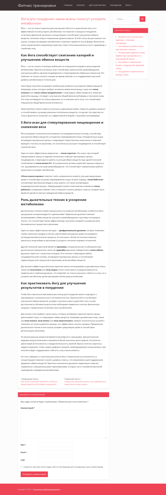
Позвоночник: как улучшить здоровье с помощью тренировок (129, 40)
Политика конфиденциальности (46, 489)
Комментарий (28, 408)
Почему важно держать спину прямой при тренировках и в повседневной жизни (130, 55)
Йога (127, 5)
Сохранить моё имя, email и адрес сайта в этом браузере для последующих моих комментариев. (63, 467)
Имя (23, 445)
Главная (68, 5)
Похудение (115, 5)
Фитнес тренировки (37, 5)
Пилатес (80, 5)
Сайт (23, 460)
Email (24, 452)
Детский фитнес (97, 5)
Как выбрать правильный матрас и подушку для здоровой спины (130, 65)
